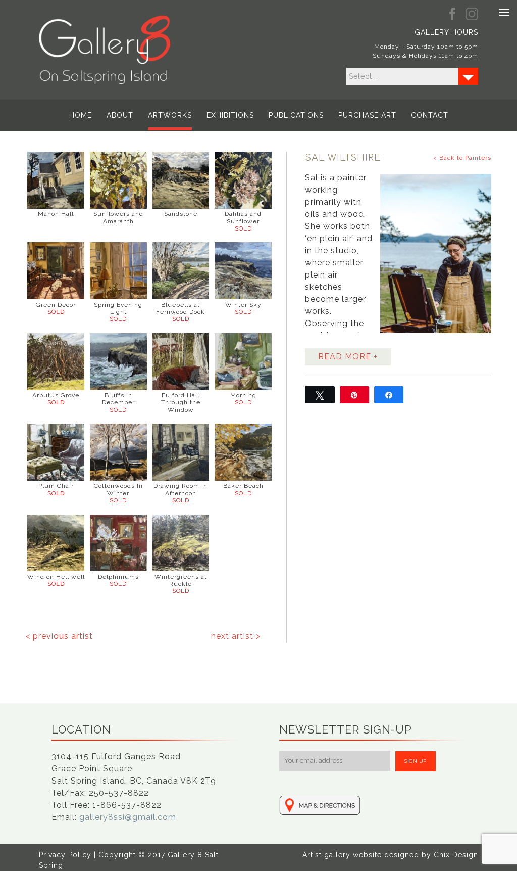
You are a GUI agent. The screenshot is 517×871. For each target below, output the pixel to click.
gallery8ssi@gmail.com (127, 817)
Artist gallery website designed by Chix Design (390, 855)
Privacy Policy (65, 855)
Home (80, 115)
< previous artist (59, 636)
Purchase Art (367, 115)
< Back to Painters (462, 157)
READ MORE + (348, 356)
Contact (429, 115)
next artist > (236, 636)
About (120, 115)
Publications (296, 115)
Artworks (170, 115)
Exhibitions (230, 115)
